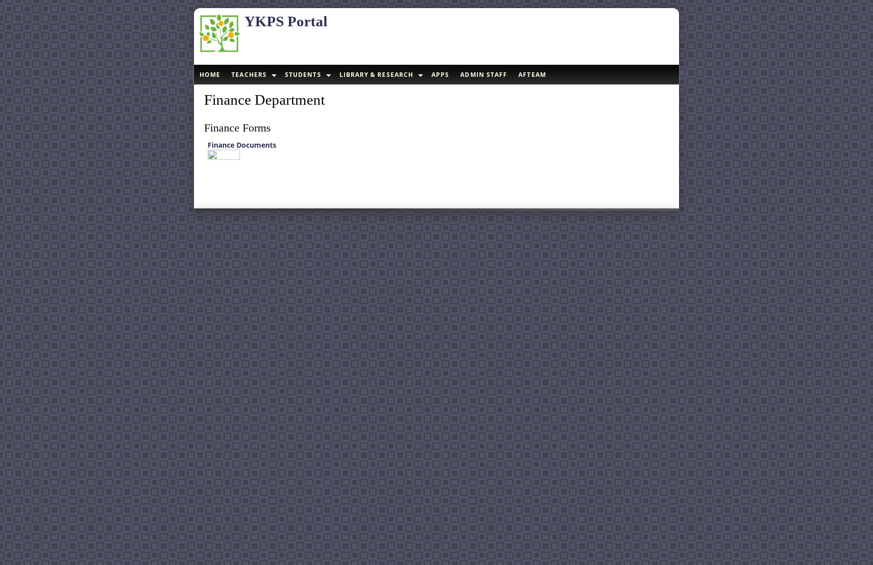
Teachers (249, 74)
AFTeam (532, 74)
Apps (440, 74)
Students (303, 74)
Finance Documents (242, 145)
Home (210, 74)
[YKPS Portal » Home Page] (219, 50)
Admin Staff (483, 74)
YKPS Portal (286, 21)
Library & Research (376, 74)
